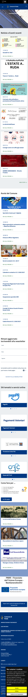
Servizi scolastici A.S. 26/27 (11, 261)
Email (2, 345)
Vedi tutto (22, 182)
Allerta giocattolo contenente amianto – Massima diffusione (14, 225)
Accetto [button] (16, 688)
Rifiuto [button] (16, 691)
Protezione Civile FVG (9, 452)
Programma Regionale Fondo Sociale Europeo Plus (13, 285)
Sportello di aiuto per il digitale (12, 213)
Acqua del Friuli (7, 475)
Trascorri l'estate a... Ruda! (10, 76)
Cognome (3, 358)
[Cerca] (26, 6)
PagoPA (5, 404)
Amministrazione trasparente (9, 622)
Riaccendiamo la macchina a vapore (13, 541)
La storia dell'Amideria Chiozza (12, 519)
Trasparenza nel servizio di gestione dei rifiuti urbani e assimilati (13, 631)
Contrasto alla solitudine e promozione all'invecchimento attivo (13, 100)
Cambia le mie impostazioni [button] (17, 694)
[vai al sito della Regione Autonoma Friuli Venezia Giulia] (4, 1)
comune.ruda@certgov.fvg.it (9, 664)
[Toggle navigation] (2, 7)
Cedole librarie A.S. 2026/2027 (12, 321)
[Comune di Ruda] (2, 617)
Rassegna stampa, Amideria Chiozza (13, 563)
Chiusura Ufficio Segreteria (11, 238)
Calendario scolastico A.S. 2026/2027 (14, 272)
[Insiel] (3, 693)
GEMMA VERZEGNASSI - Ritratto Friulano (12, 172)
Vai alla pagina (7, 56)
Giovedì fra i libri (7, 53)
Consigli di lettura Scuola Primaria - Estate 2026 (13, 309)
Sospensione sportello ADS (11, 297)
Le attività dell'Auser (9, 124)
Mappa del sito (4, 690)
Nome (2, 352)
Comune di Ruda (8, 618)
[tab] (10, 408)
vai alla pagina (6, 499)
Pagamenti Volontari (9, 428)
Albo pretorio (4, 626)
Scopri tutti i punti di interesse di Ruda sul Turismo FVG (14, 604)
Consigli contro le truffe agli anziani (13, 148)
